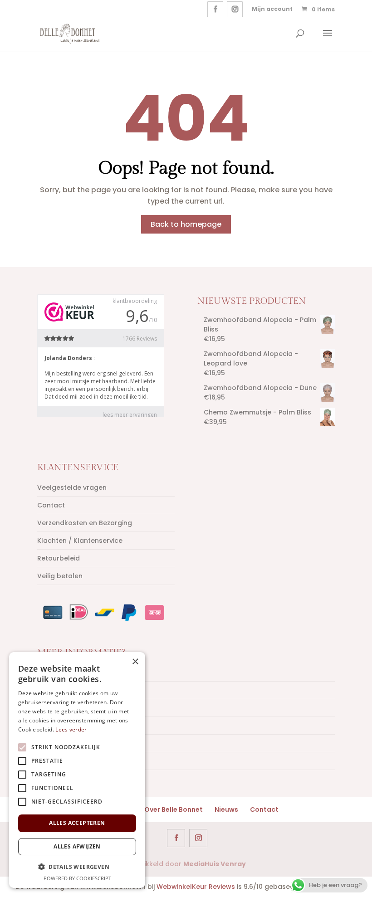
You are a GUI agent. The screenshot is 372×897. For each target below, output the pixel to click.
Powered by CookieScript (77, 878)
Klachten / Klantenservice (79, 540)
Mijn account (272, 9)
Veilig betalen (60, 575)
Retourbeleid (58, 558)
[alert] (77, 770)
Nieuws (226, 809)
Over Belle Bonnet (173, 809)
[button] (77, 867)
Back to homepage (186, 224)
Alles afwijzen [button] (77, 846)
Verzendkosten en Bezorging (84, 522)
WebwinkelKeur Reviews (196, 886)
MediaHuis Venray (214, 863)
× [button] (135, 661)
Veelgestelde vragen (72, 487)
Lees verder (71, 729)
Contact (51, 505)
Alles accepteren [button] (77, 823)
